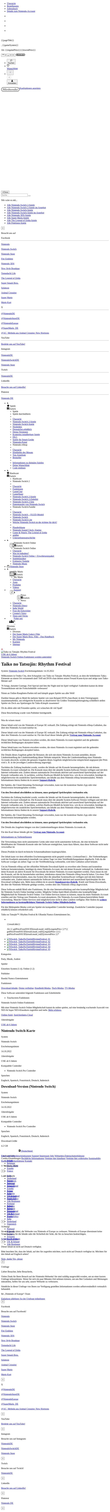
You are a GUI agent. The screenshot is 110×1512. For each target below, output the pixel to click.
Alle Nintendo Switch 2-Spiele (21, 205)
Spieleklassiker (19, 558)
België (10, 1181)
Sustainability (95, 1158)
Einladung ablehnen (10, 1299)
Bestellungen (13, 6)
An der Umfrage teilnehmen (32, 1299)
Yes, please (18, 1259)
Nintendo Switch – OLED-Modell (28, 514)
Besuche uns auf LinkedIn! (13, 387)
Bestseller (17, 457)
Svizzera (11, 1236)
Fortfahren (15, 1239)
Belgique (11, 1163)
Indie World (18, 608)
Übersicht (11, 3)
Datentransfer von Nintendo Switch (29, 504)
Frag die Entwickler (22, 611)
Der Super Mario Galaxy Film (26, 634)
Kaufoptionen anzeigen (30, 88)
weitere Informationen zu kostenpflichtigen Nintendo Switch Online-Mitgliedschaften (54, 900)
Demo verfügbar (26, 988)
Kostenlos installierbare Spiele (26, 434)
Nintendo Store (8, 254)
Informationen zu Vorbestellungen (16, 837)
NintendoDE (7, 355)
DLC (15, 437)
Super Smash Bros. (9, 283)
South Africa (12, 1216)
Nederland (11, 1178)
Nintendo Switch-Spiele (23, 424)
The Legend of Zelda (10, 278)
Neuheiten (17, 427)
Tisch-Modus (58, 988)
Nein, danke (7, 1259)
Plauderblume (19, 527)
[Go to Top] (55, 649)
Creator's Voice (19, 613)
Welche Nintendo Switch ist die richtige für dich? (35, 522)
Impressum (44, 1156)
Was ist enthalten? (21, 553)
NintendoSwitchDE (10, 360)
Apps (15, 582)
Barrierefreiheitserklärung (12, 1161)
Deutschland (12, 1186)
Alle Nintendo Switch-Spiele (20, 210)
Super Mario (6, 297)
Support (35, 1156)
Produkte (17, 585)
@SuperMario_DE (9, 328)
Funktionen (18, 489)
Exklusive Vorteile (21, 561)
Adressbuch (12, 8)
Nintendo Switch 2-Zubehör (25, 499)
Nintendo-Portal (20, 442)
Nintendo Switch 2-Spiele (24, 421)
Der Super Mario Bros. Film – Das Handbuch (33, 636)
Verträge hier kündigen (55, 1158)
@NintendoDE (8, 313)
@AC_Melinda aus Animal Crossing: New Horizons (25, 333)
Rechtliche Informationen (32, 1158)
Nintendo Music (20, 563)
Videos (16, 587)
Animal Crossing (8, 293)
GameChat (17, 491)
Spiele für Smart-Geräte (23, 439)
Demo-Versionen (20, 432)
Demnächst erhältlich (22, 429)
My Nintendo (19, 639)
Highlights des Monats (23, 452)
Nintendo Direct (20, 605)
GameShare (18, 494)
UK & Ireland (13, 1241)
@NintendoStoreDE (10, 318)
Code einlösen (19, 468)
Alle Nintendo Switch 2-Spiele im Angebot (26, 207)
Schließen (5, 1239)
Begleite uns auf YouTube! (13, 344)
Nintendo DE (7, 398)
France (10, 1171)
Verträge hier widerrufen (77, 1158)
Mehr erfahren (54, 1010)
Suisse (10, 1209)
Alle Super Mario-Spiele (18, 218)
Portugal (10, 1229)
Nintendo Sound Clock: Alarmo (27, 530)
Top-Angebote (19, 455)
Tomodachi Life (8, 273)
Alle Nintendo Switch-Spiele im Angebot (25, 212)
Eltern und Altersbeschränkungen (16, 1156)
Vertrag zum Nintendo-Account (85, 735)
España (10, 1168)
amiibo (16, 535)
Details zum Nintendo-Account (21, 11)
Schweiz (11, 1206)
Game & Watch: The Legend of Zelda (30, 532)
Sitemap (16, 644)
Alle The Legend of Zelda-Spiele (22, 220)
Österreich (11, 1224)
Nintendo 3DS (7, 263)
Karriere (16, 642)
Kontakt (28, 1161)
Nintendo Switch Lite (22, 520)
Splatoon (5, 288)
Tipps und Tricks (20, 616)
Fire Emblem (7, 259)
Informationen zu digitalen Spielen (28, 463)
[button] (58, 405)
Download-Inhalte (9, 988)
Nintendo (5, 244)
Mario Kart (6, 302)
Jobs (52, 1156)
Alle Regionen (13, 1201)
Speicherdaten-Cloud (23, 1015)
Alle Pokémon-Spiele (16, 223)
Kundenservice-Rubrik (66, 882)
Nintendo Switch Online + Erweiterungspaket (33, 556)
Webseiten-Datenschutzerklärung (69, 1156)
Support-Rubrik (47, 780)
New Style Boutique (10, 268)
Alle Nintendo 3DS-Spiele (19, 215)
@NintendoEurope (9, 323)
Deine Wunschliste (21, 465)
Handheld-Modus (43, 988)
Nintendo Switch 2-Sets (23, 502)
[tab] (55, 1150)
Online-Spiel (7, 1015)
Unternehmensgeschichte (24, 538)
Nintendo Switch (8, 249)
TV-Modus (70, 988)
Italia (9, 1219)
